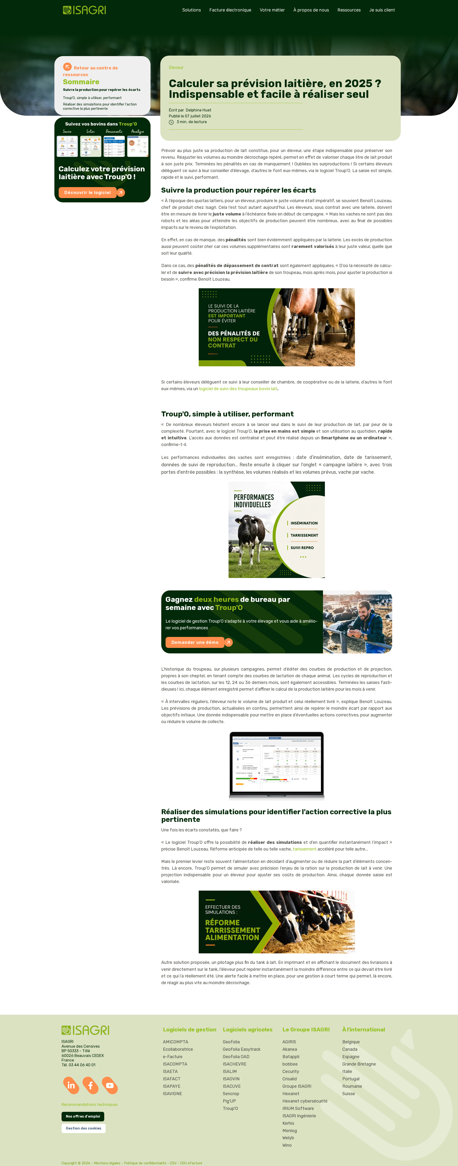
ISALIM (230, 1071)
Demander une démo (195, 642)
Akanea (289, 1049)
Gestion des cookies (83, 1128)
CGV (173, 1163)
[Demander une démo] (357, 621)
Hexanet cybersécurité (305, 1100)
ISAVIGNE (172, 1093)
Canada (349, 1049)
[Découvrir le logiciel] (102, 139)
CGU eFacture (191, 1163)
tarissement (305, 849)
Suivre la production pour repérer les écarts (102, 90)
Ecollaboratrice (178, 1049)
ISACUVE (232, 1086)
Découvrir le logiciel (87, 192)
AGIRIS (289, 1042)
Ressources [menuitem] (349, 9)
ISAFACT (172, 1079)
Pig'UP (229, 1100)
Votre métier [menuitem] (272, 9)
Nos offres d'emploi (83, 1116)
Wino (287, 1145)
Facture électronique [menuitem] (230, 9)
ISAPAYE (171, 1086)
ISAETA (170, 1071)
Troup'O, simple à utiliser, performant (93, 98)
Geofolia (231, 1042)
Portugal (350, 1079)
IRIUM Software (298, 1108)
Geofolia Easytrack (241, 1049)
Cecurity (290, 1071)
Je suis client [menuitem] (382, 9)
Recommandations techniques (90, 1104)
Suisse (348, 1093)
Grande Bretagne (359, 1064)
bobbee (290, 1064)
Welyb (288, 1137)
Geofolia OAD (236, 1056)
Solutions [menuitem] (191, 9)
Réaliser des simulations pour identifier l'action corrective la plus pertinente (100, 106)
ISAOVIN (231, 1079)
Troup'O (230, 1108)
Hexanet (290, 1093)
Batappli (290, 1056)
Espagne (350, 1056)
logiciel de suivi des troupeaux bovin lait (238, 388)
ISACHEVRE (234, 1064)
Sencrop (231, 1093)
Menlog (289, 1130)
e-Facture (172, 1056)
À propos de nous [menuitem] (311, 9)
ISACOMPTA (175, 1064)
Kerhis (288, 1123)
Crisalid (289, 1079)
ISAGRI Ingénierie (299, 1115)
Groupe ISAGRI (296, 1086)
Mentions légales (107, 1163)
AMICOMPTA (175, 1042)
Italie (347, 1071)
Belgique (351, 1042)
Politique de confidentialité (145, 1163)
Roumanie (352, 1086)
